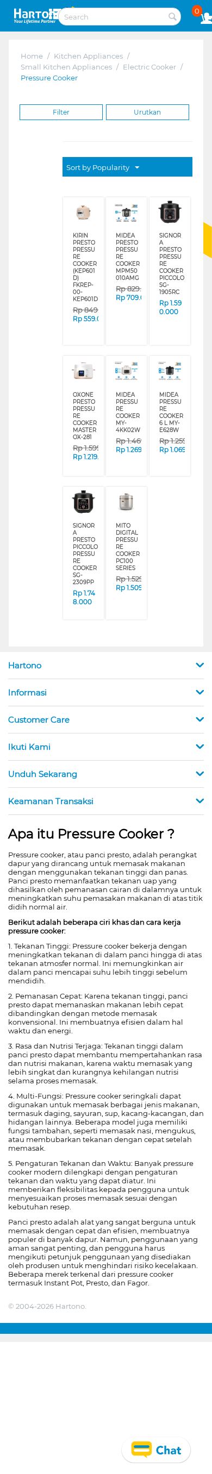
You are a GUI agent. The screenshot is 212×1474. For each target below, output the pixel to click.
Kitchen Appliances (88, 56)
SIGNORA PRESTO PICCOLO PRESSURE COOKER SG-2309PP (85, 554)
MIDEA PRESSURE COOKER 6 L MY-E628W (171, 412)
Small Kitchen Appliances (66, 66)
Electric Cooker (149, 66)
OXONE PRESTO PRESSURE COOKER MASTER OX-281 (85, 416)
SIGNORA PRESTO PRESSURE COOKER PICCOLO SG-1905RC (171, 264)
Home (32, 56)
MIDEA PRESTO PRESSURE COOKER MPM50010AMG (128, 256)
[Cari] (172, 17)
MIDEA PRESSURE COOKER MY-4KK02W (128, 412)
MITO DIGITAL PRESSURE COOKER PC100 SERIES (128, 547)
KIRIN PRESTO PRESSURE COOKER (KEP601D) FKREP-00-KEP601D (85, 267)
